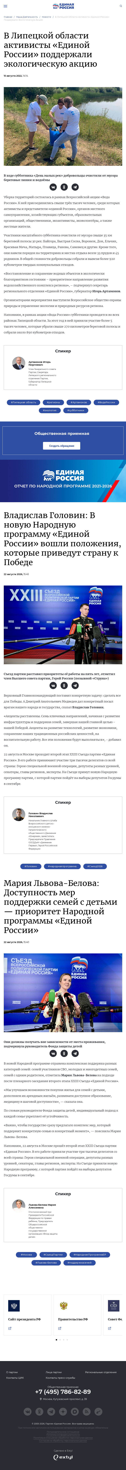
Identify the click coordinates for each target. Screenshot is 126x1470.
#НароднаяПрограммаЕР (90, 1254)
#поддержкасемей (80, 1262)
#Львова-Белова (46, 1262)
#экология (50, 410)
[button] (56, 1339)
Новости (46, 17)
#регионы (53, 402)
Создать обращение (61, 445)
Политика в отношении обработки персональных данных (63, 1438)
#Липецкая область (23, 402)
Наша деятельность (27, 17)
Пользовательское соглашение (63, 1432)
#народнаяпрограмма (62, 866)
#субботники (75, 410)
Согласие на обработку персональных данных (63, 1440)
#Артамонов (79, 402)
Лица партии (54, 1372)
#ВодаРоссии (106, 402)
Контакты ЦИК (15, 1377)
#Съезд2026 (95, 866)
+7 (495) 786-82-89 (63, 1391)
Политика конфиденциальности (63, 1435)
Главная (8, 17)
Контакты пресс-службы (60, 1377)
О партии (12, 1372)
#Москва (26, 1254)
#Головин (31, 866)
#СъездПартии (53, 1254)
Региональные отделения (100, 1372)
